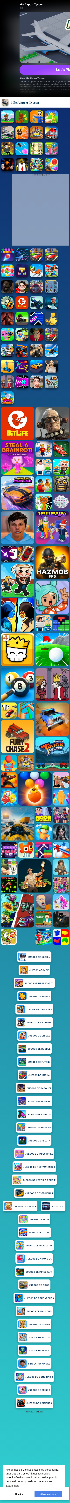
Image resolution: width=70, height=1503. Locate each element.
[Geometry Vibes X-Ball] (21, 387)
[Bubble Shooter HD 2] (7, 260)
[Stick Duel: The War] (21, 371)
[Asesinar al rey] (7, 387)
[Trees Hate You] (21, 340)
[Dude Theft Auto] (7, 355)
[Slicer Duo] (7, 403)
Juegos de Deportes (39, 1009)
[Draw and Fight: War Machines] (7, 371)
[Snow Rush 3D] (36, 276)
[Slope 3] (21, 260)
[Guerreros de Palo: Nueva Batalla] (21, 355)
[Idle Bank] (7, 154)
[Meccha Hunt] (51, 260)
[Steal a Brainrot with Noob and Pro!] (51, 276)
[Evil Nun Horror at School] (51, 308)
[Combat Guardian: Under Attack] (51, 340)
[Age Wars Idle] (21, 138)
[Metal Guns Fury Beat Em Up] (21, 324)
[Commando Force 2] (36, 355)
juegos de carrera (39, 1023)
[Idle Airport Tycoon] (7, 138)
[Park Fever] (51, 154)
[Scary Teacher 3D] (36, 340)
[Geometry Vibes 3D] (36, 324)
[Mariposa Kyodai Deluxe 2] (51, 292)
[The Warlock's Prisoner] (7, 324)
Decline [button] (19, 1494)
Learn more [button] (12, 1485)
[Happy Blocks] (21, 276)
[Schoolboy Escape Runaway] (36, 387)
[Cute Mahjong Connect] (36, 154)
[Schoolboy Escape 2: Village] (21, 292)
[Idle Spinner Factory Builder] (21, 122)
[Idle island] (51, 122)
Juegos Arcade (39, 970)
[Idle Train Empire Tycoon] (51, 138)
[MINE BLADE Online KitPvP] (36, 170)
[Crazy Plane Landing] (51, 355)
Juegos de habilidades (39, 983)
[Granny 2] (7, 292)
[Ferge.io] (51, 324)
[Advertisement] (35, 1449)
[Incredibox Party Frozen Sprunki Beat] (7, 340)
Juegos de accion (39, 957)
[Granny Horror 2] (51, 371)
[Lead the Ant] (21, 154)
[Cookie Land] (7, 276)
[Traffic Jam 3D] (36, 292)
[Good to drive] (36, 260)
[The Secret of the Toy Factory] (7, 170)
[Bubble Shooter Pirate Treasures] (51, 170)
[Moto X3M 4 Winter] (51, 387)
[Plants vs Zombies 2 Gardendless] (7, 308)
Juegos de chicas (39, 1036)
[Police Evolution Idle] (36, 122)
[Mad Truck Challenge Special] (36, 308)
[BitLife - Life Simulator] (21, 308)
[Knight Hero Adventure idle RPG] (7, 122)
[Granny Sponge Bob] (21, 170)
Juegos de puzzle (39, 996)
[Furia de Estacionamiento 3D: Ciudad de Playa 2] (36, 371)
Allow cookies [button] (48, 1494)
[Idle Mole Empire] (36, 138)
